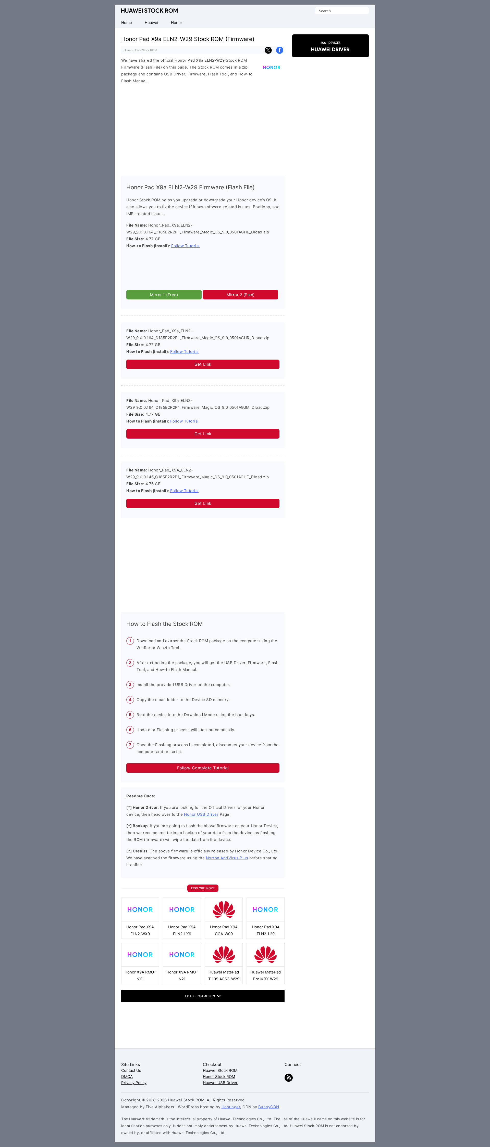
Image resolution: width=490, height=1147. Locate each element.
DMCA (127, 1076)
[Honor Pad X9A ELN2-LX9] (182, 920)
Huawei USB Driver (220, 1082)
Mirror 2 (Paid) (241, 294)
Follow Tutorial (185, 245)
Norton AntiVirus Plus (227, 857)
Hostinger (231, 1106)
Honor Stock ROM (145, 50)
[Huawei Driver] (330, 52)
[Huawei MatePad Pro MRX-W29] (265, 965)
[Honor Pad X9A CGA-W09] (224, 920)
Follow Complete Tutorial (203, 767)
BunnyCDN (268, 1106)
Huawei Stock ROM (149, 10)
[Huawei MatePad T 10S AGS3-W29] (224, 965)
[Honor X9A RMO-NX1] (140, 965)
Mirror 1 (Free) (164, 294)
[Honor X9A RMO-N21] (182, 965)
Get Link (203, 364)
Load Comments (200, 996)
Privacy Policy (133, 1082)
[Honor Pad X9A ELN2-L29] (265, 920)
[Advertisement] (203, 128)
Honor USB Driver (201, 814)
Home (127, 50)
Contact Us (131, 1070)
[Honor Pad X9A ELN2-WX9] (140, 920)
